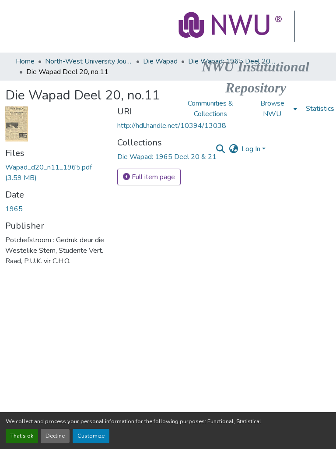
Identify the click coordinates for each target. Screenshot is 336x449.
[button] (231, 26)
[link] (56, 172)
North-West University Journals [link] (89, 61)
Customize (91, 436)
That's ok (21, 436)
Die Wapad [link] (160, 61)
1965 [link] (14, 209)
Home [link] (25, 61)
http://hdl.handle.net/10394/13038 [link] (171, 126)
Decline (55, 436)
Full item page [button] (152, 177)
